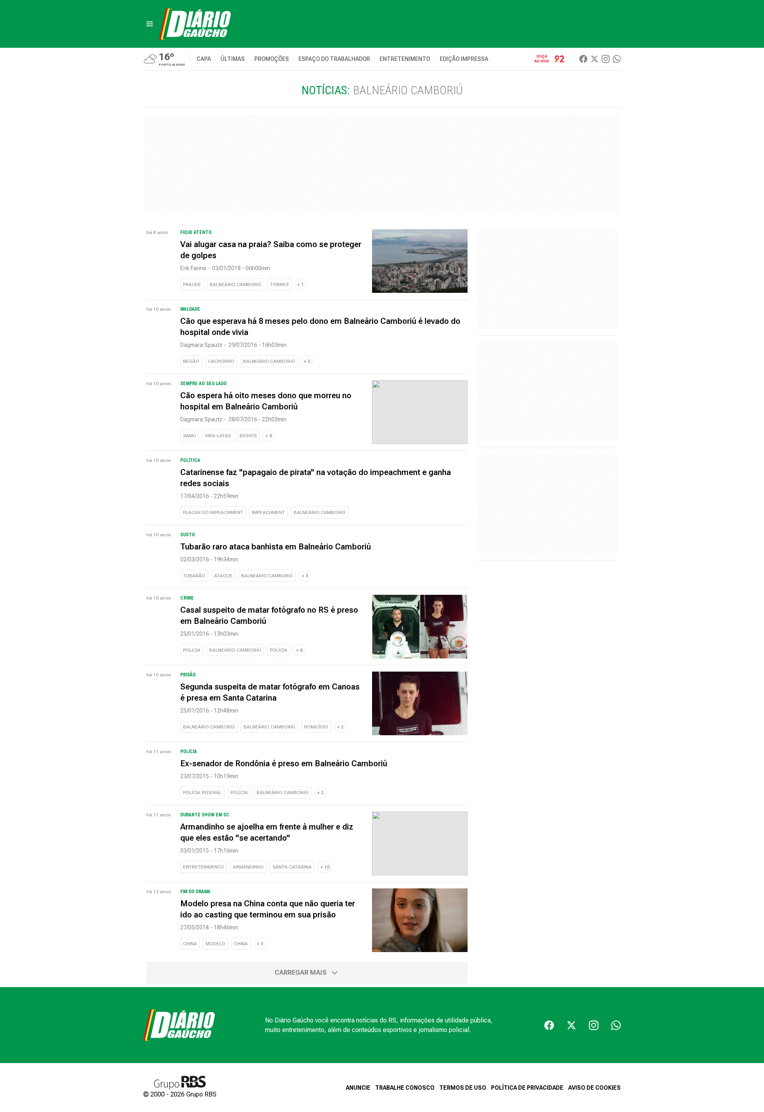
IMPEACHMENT (268, 512)
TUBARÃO (194, 575)
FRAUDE (192, 284)
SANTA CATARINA (292, 867)
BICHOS (248, 435)
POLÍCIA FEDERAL (202, 792)
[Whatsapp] (617, 59)
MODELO (215, 943)
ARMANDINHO (248, 867)
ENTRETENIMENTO (203, 867)
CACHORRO (221, 361)
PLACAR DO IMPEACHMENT (213, 512)
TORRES (279, 284)
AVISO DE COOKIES (594, 1088)
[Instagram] (606, 59)
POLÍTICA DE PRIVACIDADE (527, 1088)
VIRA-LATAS (218, 435)
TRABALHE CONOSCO (405, 1088)
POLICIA (192, 650)
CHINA (190, 943)
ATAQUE (223, 575)
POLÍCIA (278, 650)
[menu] (149, 24)
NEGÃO (191, 361)
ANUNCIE (358, 1088)
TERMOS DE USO (462, 1088)
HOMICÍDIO (316, 727)
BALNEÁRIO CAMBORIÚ (235, 284)
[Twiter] (594, 59)
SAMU (189, 435)
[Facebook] (583, 59)
